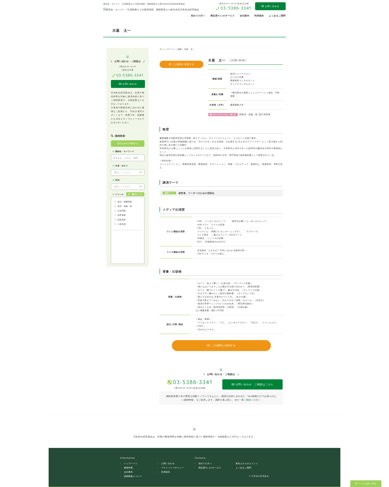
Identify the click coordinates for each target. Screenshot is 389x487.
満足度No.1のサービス (209, 468)
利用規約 (165, 472)
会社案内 (128, 472)
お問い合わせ (272, 6)
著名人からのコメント (247, 463)
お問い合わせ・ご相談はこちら (254, 384)
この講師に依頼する (183, 64)
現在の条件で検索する (127, 143)
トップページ (131, 463)
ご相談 (247, 400)
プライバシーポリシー (172, 468)
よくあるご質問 (243, 468)
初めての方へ (205, 463)
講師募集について (133, 476)
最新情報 (128, 468)
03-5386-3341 (236, 8)
